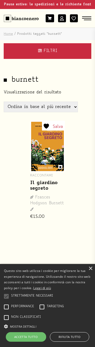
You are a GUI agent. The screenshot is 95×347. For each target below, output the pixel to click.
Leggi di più (42, 288)
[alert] (47, 305)
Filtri (49, 51)
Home (8, 34)
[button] (47, 326)
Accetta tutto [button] (26, 337)
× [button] (90, 269)
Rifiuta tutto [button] (69, 337)
